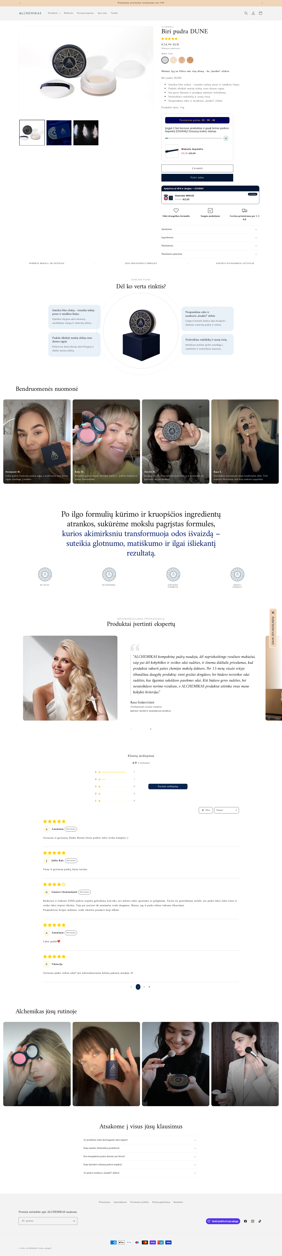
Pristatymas (104, 1202)
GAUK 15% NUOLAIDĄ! (273, 631)
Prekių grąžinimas (161, 1202)
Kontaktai (178, 1202)
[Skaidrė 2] (143, 729)
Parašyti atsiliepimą (168, 786)
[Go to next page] (150, 987)
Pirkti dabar (197, 177)
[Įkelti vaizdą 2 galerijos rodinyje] (59, 132)
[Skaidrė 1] (140, 729)
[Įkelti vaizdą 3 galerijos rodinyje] (86, 132)
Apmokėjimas (120, 1202)
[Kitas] (151, 729)
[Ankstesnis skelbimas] (19, 3)
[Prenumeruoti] (73, 1221)
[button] (54, 13)
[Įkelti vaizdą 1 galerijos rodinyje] (32, 132)
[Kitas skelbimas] (262, 3)
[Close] (273, 612)
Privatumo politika (139, 1202)
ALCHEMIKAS (32, 1248)
